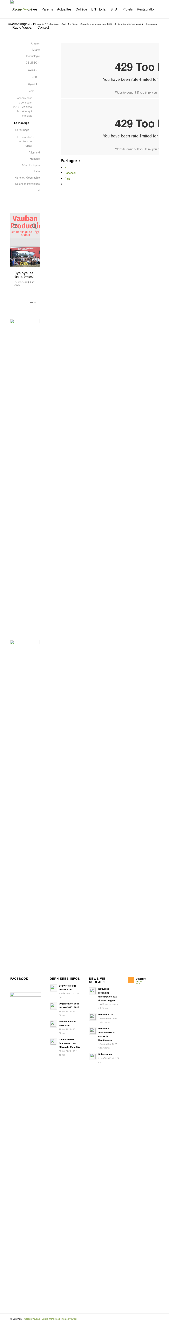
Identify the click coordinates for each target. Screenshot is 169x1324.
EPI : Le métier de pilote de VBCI (23, 141)
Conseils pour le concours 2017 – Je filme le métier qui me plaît (22, 106)
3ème (31, 91)
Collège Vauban (32, 1321)
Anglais (35, 43)
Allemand (34, 152)
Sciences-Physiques (27, 184)
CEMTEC (31, 62)
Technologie (33, 56)
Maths (36, 49)
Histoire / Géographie (27, 177)
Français (34, 158)
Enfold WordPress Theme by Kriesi (59, 1321)
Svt (38, 190)
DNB (34, 77)
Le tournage (22, 130)
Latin (37, 171)
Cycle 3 (32, 70)
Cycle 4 (32, 84)
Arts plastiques (31, 165)
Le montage (21, 123)
